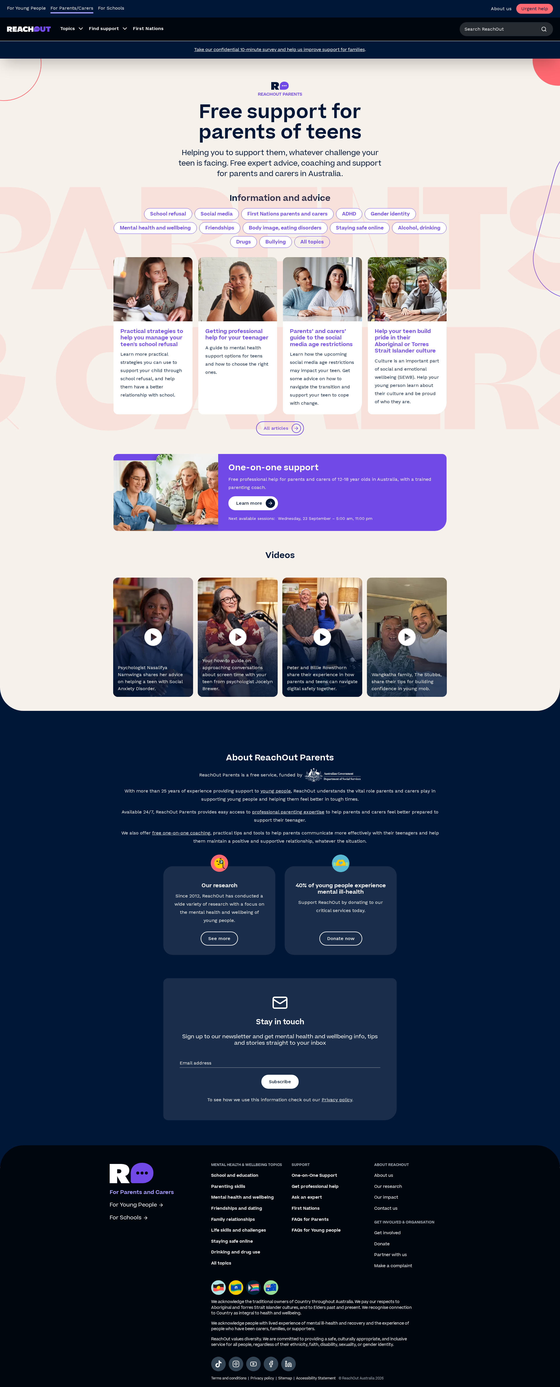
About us (501, 8)
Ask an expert (307, 1197)
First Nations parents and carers (287, 214)
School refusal (168, 214)
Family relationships (233, 1220)
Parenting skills (228, 1187)
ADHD (349, 214)
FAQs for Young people (316, 1230)
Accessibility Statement (316, 1378)
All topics (312, 242)
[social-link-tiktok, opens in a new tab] (218, 1364)
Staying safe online (360, 228)
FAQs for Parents (310, 1220)
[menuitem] (69, 29)
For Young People (26, 8)
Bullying (275, 242)
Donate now (341, 938)
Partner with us (390, 1255)
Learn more (249, 503)
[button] (153, 637)
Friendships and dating (236, 1208)
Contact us (386, 1208)
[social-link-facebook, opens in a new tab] (271, 1364)
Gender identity (390, 214)
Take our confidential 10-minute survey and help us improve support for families (279, 50)
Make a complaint (393, 1266)
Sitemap (285, 1378)
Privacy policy (337, 1099)
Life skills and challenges (238, 1230)
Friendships (219, 228)
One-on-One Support (314, 1176)
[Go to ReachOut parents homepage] (131, 1173)
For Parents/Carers (71, 8)
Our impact (386, 1197)
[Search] (544, 29)
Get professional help (315, 1187)
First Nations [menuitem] (148, 28)
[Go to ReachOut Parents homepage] (29, 29)
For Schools (111, 8)
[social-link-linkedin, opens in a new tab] (288, 1364)
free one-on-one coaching (181, 833)
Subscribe (280, 1081)
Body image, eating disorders (285, 228)
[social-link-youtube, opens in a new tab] (253, 1364)
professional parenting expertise (288, 812)
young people (275, 791)
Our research (388, 1187)
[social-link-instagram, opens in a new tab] (236, 1364)
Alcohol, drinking (419, 228)
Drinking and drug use (235, 1252)
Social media (217, 214)
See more (219, 938)
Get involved (387, 1233)
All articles (276, 428)
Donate (382, 1244)
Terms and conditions (228, 1378)
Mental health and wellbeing (155, 228)
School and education (234, 1176)
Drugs (243, 242)
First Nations (306, 1208)
